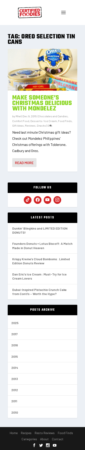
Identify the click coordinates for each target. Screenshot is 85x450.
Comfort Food (20, 120)
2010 (14, 412)
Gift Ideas (18, 125)
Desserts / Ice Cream (43, 120)
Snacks (41, 125)
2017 (14, 334)
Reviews (30, 125)
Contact (57, 439)
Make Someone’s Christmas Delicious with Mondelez (42, 103)
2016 (14, 345)
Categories (29, 439)
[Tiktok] (28, 200)
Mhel (18, 116)
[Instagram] (57, 200)
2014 (14, 368)
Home (14, 433)
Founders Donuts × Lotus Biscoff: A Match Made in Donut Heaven (42, 246)
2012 (14, 390)
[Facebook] (38, 200)
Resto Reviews (45, 433)
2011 (14, 401)
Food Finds (65, 120)
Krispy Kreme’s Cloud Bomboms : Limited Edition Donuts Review (41, 261)
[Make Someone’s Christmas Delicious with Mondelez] (43, 70)
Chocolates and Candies (53, 116)
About (44, 439)
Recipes (26, 433)
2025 (15, 323)
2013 (14, 379)
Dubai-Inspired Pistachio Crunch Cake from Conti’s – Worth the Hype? (39, 292)
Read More (24, 162)
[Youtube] (48, 200)
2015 (14, 356)
